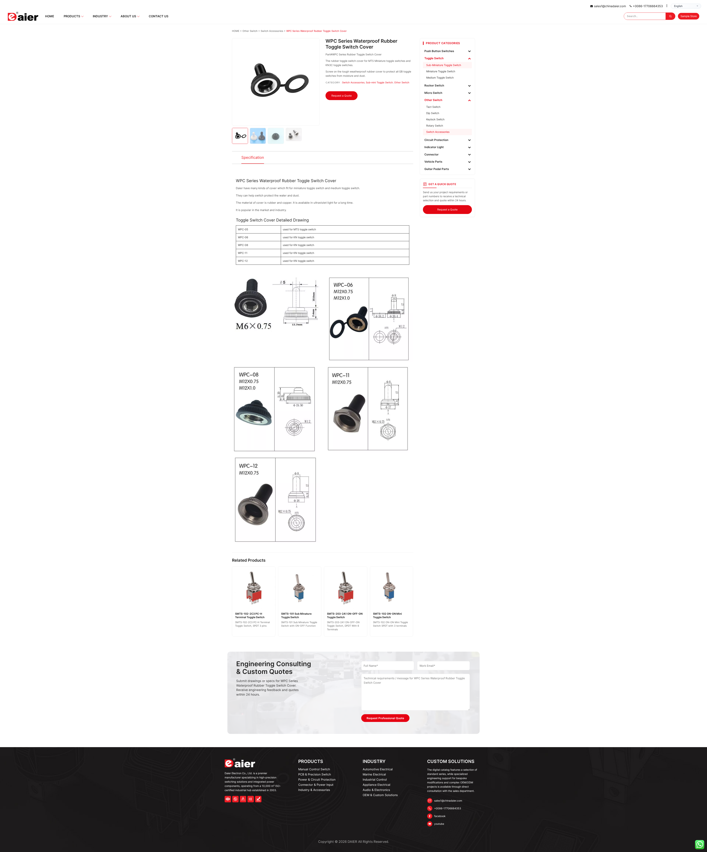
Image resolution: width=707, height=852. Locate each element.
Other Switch (401, 82)
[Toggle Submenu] (469, 51)
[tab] (252, 158)
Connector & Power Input (315, 785)
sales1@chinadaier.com (610, 6)
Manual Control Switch (314, 769)
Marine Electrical (374, 774)
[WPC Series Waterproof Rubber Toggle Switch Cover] (275, 82)
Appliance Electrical (376, 785)
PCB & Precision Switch (314, 774)
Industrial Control (375, 779)
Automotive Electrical (378, 769)
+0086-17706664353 (648, 6)
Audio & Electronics (376, 790)
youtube (439, 823)
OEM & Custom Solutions (380, 795)
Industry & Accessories (314, 790)
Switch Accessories (353, 82)
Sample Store (688, 16)
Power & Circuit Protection (316, 779)
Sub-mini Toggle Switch (379, 82)
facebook (440, 816)
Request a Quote (341, 95)
